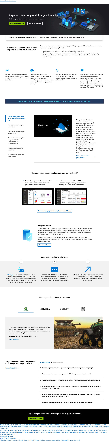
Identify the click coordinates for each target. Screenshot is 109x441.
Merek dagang (62, 440)
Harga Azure (96, 425)
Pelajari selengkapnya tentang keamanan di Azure (54, 211)
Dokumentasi (56, 430)
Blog (61, 430)
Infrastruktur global (32, 425)
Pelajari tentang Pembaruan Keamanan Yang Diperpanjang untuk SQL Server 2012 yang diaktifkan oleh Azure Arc (53, 101)
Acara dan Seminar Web (91, 430)
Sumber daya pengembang (71, 430)
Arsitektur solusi (86, 426)
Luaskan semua (45, 362)
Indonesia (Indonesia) (6, 436)
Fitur (47, 37)
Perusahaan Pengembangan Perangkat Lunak (14, 430)
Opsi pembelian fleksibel (15, 426)
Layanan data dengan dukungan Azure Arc (22, 37)
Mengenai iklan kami (73, 440)
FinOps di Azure (27, 426)
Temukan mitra (46, 430)
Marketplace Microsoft (35, 430)
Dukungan (95, 426)
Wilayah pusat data (43, 425)
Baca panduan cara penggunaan (82, 157)
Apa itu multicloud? (41, 432)
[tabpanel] (67, 134)
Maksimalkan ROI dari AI (40, 426)
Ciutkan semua (58, 362)
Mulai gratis (11, 275)
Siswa (81, 430)
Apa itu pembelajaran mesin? (56, 432)
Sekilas (42, 37)
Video (18, 432)
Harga (61, 37)
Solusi (49, 426)
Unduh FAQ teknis (11, 368)
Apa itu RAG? (10, 434)
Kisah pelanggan (74, 37)
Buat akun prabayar (34, 23)
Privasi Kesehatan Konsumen (9, 440)
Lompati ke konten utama (8, 1)
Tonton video (13, 339)
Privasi (32, 440)
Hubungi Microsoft (23, 440)
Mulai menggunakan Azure (17, 425)
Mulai (66, 37)
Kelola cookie (38, 440)
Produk (90, 425)
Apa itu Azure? (4, 425)
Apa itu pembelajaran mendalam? (75, 432)
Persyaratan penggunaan (50, 440)
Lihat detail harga (44, 245)
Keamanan (54, 37)
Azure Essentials (72, 425)
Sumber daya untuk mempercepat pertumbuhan (66, 426)
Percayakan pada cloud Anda (58, 425)
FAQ (82, 37)
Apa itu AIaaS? (90, 432)
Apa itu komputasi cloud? (27, 432)
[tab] (16, 118)
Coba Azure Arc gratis (17, 23)
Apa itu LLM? (98, 432)
